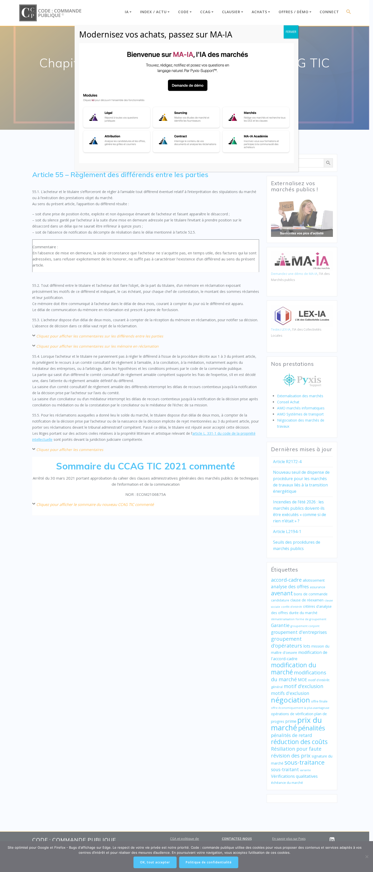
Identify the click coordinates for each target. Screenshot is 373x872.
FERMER (291, 32)
